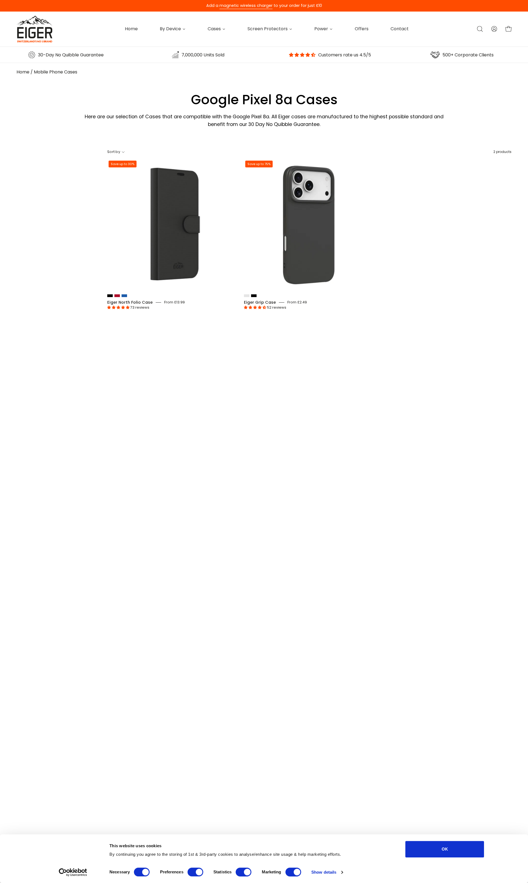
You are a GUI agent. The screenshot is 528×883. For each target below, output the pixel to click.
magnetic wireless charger (246, 5)
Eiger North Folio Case (130, 302)
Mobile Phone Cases (55, 72)
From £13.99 (174, 302)
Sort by (113, 151)
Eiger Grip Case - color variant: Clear (246, 295)
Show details (323, 872)
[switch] (195, 872)
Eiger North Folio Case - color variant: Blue (124, 295)
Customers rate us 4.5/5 (344, 55)
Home (22, 72)
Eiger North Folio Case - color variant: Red (117, 295)
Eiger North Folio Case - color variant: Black (110, 295)
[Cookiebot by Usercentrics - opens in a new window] (73, 872)
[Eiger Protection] (34, 29)
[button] (480, 29)
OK (445, 849)
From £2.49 (297, 302)
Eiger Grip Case (260, 302)
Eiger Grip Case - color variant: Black (254, 295)
